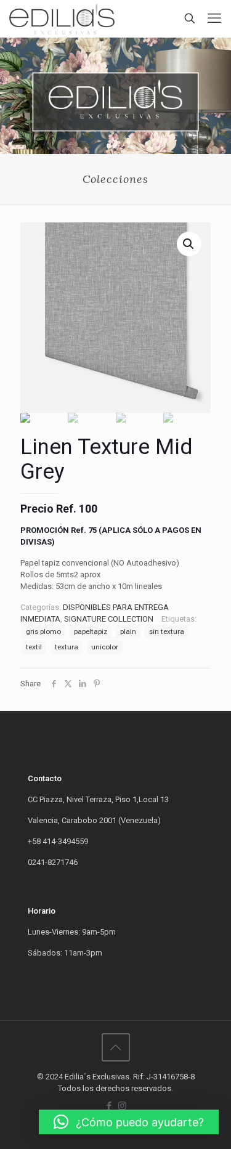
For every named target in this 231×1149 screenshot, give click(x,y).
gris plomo (43, 631)
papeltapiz (90, 631)
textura (66, 647)
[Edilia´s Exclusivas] (62, 18)
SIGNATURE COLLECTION (108, 618)
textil (34, 647)
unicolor (104, 647)
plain (128, 631)
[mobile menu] (214, 18)
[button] (129, 1122)
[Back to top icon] (116, 1047)
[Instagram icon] (122, 1105)
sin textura (166, 631)
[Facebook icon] (109, 1105)
